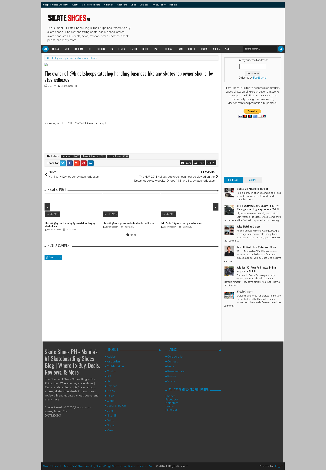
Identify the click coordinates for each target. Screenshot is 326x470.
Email (187, 163)
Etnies (121, 49)
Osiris (204, 49)
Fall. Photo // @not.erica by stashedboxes (181, 223)
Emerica (101, 49)
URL (212, 163)
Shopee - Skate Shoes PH (55, 4)
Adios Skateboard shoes (248, 226)
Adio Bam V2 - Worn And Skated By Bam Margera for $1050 (256, 269)
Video (171, 381)
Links (133, 4)
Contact (144, 4)
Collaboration (115, 366)
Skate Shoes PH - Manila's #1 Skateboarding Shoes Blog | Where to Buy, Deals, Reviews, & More (72, 361)
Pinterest (171, 409)
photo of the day (90, 156)
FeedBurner (260, 77)
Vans (227, 49)
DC (90, 49)
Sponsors (122, 4)
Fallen (134, 49)
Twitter (169, 406)
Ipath (156, 49)
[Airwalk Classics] (229, 295)
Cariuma (79, 49)
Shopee (170, 396)
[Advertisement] (200, 25)
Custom (112, 371)
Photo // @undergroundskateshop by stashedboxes (128, 223)
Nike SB (191, 49)
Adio (67, 49)
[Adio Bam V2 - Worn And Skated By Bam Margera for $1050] (229, 271)
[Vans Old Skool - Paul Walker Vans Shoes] (229, 251)
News (171, 366)
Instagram (67, 156)
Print (200, 163)
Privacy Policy (159, 4)
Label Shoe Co (116, 405)
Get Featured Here (91, 4)
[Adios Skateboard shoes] (229, 230)
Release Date (176, 371)
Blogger (278, 466)
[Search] (281, 49)
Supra (216, 49)
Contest (172, 361)
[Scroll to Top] (321, 463)
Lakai (180, 49)
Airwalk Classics (245, 291)
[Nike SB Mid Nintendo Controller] (229, 192)
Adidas (55, 49)
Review (171, 376)
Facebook (171, 399)
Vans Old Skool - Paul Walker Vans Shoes (256, 247)
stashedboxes (114, 156)
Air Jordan (113, 361)
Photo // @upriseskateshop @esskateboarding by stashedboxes (70, 224)
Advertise (108, 4)
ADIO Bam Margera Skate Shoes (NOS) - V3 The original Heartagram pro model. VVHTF (258, 207)
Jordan (168, 49)
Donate (173, 4)
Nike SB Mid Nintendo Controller (252, 188)
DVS (109, 381)
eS (112, 49)
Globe (145, 49)
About (75, 4)
